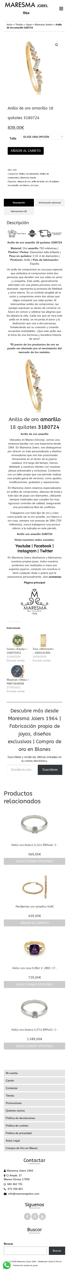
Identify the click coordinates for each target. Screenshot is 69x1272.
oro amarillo (13, 185)
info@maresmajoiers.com (23, 1193)
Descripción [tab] (19, 202)
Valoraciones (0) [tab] (19, 211)
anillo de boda (38, 181)
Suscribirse (50, 769)
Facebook (42, 546)
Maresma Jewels (44, 24)
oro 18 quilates (52, 181)
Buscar (8, 1243)
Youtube (23, 546)
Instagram (26, 551)
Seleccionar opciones (34, 861)
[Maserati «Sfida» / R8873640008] (18, 671)
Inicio (9, 24)
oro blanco (24, 185)
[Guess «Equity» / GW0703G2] (18, 640)
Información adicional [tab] (50, 202)
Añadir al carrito (26, 151)
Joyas (29, 24)
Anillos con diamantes (29, 174)
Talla (13, 138)
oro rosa (34, 185)
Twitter (46, 551)
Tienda (19, 24)
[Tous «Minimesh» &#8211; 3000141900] (44, 640)
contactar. (55, 576)
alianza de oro (23, 181)
